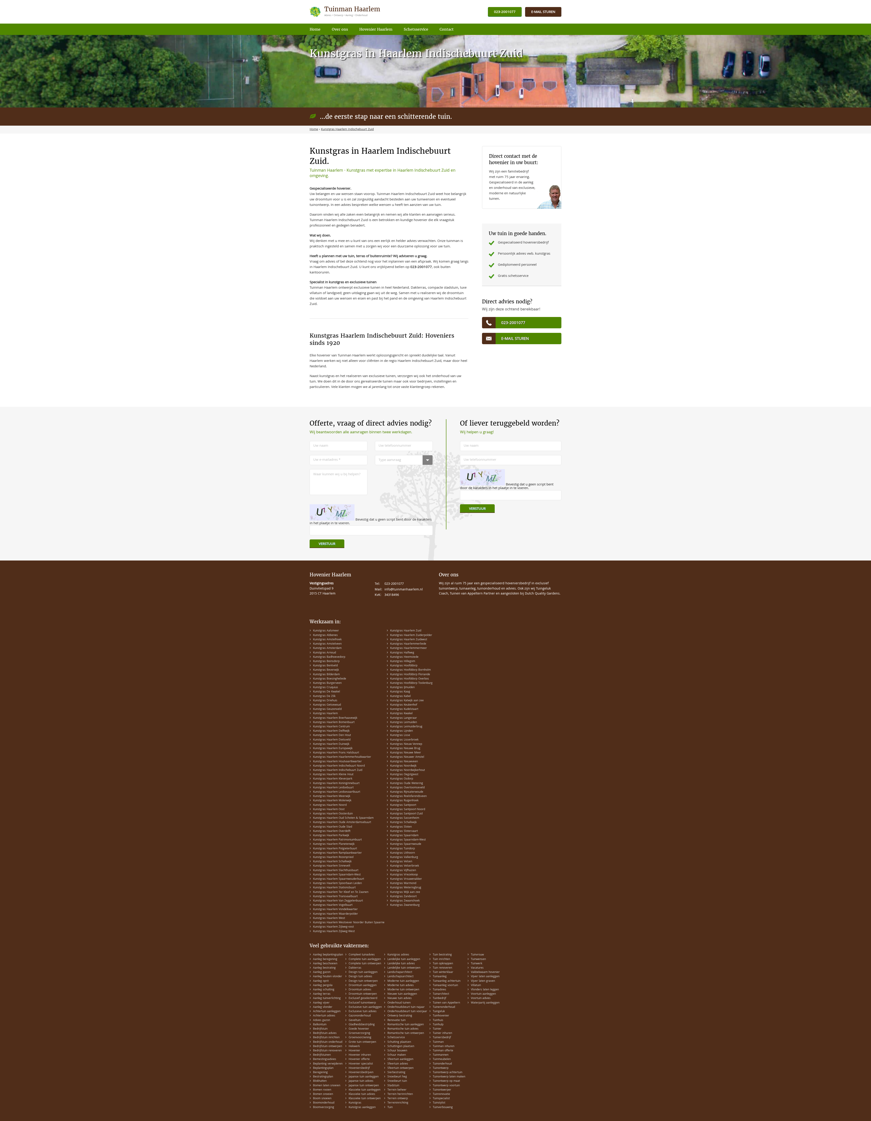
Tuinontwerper (442, 1090)
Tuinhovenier (441, 1016)
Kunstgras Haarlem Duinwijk (331, 744)
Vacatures (477, 968)
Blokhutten (320, 1081)
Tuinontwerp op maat (446, 1081)
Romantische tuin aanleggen (405, 1024)
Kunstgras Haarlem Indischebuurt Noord (339, 766)
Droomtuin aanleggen (363, 985)
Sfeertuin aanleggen (400, 1059)
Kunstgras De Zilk (324, 696)
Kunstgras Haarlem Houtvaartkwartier (337, 761)
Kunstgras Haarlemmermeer (408, 648)
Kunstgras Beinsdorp (326, 661)
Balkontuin (319, 1024)
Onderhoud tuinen (399, 1003)
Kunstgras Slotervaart (404, 831)
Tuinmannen (440, 1055)
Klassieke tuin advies (362, 1094)
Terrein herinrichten (400, 1094)
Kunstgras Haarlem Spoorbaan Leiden (337, 883)
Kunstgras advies (398, 955)
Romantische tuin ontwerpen (405, 1033)
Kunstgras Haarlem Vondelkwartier (335, 909)
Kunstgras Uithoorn (402, 853)
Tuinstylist (439, 1103)
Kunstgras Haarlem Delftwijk (331, 731)
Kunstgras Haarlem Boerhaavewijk (335, 718)
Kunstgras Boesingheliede (329, 679)
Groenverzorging (359, 1033)
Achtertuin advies (324, 1016)
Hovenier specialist (361, 1064)
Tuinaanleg (440, 976)
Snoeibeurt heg (397, 1077)
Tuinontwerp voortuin (446, 1085)
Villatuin (476, 985)
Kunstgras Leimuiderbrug (406, 726)
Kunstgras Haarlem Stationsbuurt (334, 887)
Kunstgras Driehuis (325, 700)
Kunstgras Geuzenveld (327, 709)
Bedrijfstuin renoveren (327, 1050)
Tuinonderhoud (442, 1064)
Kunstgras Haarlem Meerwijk (331, 796)
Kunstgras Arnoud (324, 653)
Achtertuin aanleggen (326, 1011)
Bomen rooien (322, 1090)
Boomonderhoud (323, 1103)
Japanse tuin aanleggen (364, 1077)
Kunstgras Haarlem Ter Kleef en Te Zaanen (340, 892)
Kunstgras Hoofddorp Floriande (410, 674)
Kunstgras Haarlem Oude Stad (332, 827)
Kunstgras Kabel (400, 696)
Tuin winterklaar (443, 972)
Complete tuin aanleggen (365, 959)
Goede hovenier (359, 1029)
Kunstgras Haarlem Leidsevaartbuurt (336, 792)
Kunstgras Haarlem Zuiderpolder (411, 635)
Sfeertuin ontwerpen (400, 1068)
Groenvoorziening (360, 1037)
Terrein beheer (396, 1090)
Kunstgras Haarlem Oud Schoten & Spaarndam (343, 818)
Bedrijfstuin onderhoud (327, 1042)
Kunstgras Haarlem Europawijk (332, 748)
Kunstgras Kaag (400, 692)
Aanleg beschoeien (325, 963)
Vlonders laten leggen (485, 989)
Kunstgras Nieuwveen (404, 761)
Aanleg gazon (321, 972)
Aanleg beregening (325, 959)
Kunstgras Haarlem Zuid (405, 631)
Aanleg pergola (323, 985)
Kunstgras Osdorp (401, 779)
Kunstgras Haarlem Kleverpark (332, 779)
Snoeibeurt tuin (397, 1081)
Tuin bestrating (442, 955)
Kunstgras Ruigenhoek (404, 800)
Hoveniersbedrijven (361, 1072)
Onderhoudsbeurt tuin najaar (406, 1007)
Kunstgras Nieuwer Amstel (407, 757)
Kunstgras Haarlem (325, 713)
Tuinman (438, 1042)
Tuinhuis (438, 1020)
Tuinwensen (478, 959)
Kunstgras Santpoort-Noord (407, 809)
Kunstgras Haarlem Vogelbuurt (332, 905)
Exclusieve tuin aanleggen (365, 1007)
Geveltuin (355, 1020)
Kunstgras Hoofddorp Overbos (409, 679)
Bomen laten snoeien (326, 1085)
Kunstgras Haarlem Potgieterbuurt (335, 848)
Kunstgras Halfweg (402, 653)
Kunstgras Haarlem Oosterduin (333, 814)
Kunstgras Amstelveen (327, 644)
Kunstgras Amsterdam (327, 648)
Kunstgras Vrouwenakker (406, 879)
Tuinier (437, 1029)
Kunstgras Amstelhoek (327, 639)
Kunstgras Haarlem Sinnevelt (331, 866)
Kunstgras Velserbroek (404, 866)
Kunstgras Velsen (401, 861)
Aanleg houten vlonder (327, 976)
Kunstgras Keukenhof (403, 705)
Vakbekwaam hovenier (485, 972)
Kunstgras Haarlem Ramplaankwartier (337, 853)
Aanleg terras (321, 994)
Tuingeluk (439, 1011)
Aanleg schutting (323, 989)
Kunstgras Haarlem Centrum (331, 726)
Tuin (390, 1107)
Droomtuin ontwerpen (363, 994)
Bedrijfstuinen (322, 1055)
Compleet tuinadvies (362, 955)
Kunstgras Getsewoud (327, 705)
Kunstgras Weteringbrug (405, 887)
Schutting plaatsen (399, 1042)
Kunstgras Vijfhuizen (403, 870)
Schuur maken (396, 1055)
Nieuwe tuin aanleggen (402, 994)
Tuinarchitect (441, 994)
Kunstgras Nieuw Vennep (406, 744)
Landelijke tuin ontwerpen (403, 968)
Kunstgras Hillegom (402, 661)
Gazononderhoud (360, 1016)
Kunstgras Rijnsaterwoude (406, 792)
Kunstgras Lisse (400, 735)
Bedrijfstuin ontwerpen (327, 1046)
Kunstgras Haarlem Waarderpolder (335, 914)
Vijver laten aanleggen (485, 976)
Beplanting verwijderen (328, 1064)
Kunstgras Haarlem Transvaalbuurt (335, 896)
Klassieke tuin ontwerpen (365, 1098)
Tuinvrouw (477, 955)
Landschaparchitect (399, 972)
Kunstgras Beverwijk (326, 670)
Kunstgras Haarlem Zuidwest (408, 639)
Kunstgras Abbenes (325, 635)
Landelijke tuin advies (401, 963)
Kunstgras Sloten (401, 827)
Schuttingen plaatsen (400, 1046)
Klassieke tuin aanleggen (364, 1090)
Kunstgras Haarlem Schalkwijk (332, 861)
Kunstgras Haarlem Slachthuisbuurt (335, 870)
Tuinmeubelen (442, 1059)
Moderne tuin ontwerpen (403, 989)
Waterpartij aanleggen (485, 1003)
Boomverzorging (323, 1107)
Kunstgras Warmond (403, 883)
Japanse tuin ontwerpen (364, 1085)
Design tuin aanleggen (363, 972)
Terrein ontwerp (397, 1098)
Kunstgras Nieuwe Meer (405, 753)
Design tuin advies (360, 976)
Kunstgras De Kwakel (326, 692)
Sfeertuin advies (397, 1064)
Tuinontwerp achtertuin (447, 1072)
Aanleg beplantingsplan (328, 955)
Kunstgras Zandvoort (403, 896)
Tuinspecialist (441, 1098)
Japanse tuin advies (361, 1081)
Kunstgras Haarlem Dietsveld (331, 740)
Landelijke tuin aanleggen (403, 959)
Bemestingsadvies (324, 1059)
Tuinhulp (438, 1024)
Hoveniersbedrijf (359, 1068)
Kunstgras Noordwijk (403, 766)
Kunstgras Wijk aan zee (405, 892)
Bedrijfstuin (320, 1029)
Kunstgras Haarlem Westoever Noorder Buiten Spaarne (348, 922)
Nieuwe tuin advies (399, 998)
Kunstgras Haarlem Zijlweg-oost (333, 927)
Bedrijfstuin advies (325, 1033)
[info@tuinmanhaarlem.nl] (543, 12)
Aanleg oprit (321, 981)
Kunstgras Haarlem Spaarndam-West (337, 874)
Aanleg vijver (321, 1003)
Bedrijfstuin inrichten (326, 1037)
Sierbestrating (396, 1072)
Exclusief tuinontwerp (362, 1003)
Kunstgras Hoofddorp (403, 665)
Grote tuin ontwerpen (362, 1042)
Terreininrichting (397, 1103)
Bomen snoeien (323, 1094)
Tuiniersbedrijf (442, 1037)
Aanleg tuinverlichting (327, 998)
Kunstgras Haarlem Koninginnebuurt (336, 783)
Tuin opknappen (443, 963)
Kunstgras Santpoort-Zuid (406, 814)
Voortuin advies (481, 998)
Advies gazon (321, 1020)
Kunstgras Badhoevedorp (329, 657)
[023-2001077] (505, 12)
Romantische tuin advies (402, 1029)
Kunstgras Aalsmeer (326, 631)
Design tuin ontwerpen (363, 981)
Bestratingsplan (323, 1077)
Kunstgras (355, 1103)
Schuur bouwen (397, 1050)
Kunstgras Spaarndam (404, 835)
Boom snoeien (322, 1098)
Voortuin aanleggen (483, 994)
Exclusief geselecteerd (363, 998)
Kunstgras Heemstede (404, 657)
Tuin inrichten (441, 959)
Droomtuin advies (360, 989)
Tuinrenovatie (441, 1094)
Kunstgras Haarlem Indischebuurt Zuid (337, 770)
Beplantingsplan (323, 1068)
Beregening (320, 1072)
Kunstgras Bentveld (325, 665)
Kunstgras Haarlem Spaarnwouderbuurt (338, 879)
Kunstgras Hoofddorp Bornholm (410, 670)
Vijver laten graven (483, 981)
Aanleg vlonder (322, 1007)
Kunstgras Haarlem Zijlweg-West (334, 931)
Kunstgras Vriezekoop (404, 874)
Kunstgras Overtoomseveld (407, 787)
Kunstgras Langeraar (403, 718)
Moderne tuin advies (400, 985)
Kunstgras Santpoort (403, 805)
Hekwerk (354, 1046)
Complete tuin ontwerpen (365, 963)
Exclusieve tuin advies (363, 1011)
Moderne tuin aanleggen (403, 981)
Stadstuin (393, 1085)
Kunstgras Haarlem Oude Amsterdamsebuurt (342, 822)
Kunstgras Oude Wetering (406, 783)
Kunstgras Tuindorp (402, 848)
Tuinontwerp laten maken (449, 1077)
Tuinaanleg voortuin (445, 985)
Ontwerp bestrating (399, 1016)
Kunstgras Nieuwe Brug (405, 748)
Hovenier (354, 1050)
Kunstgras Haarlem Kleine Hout (333, 774)
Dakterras (355, 968)
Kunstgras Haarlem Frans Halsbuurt (336, 753)
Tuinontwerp (440, 1068)
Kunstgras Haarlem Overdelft (331, 831)
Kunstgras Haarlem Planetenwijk (334, 844)
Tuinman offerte (443, 1050)
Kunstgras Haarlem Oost (329, 809)
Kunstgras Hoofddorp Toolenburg (411, 683)
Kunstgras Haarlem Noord (330, 805)
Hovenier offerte (359, 1059)
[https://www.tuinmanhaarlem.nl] (345, 11)
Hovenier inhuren (360, 1055)
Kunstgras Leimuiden (403, 722)
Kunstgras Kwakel (401, 713)
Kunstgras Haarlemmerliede (408, 644)
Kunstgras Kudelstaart (404, 709)
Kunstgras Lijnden (401, 731)
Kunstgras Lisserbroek (404, 740)
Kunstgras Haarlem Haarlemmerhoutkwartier (342, 757)
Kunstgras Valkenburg (404, 857)
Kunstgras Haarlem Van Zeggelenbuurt (338, 901)
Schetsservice (396, 1037)
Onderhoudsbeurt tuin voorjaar (407, 1011)
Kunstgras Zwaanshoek (405, 901)
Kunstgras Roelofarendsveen (408, 796)
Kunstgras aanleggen (362, 1107)
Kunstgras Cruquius (325, 687)
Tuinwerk (476, 963)
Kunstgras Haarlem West (329, 918)
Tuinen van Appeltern (446, 1003)
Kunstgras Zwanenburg (405, 905)
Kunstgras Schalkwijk (403, 822)
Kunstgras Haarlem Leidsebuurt (333, 787)
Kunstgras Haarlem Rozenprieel (333, 857)
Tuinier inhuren (442, 1033)
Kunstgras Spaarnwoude (405, 844)
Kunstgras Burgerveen (327, 683)
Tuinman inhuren (443, 1046)
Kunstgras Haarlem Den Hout (332, 735)
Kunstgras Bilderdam (326, 674)
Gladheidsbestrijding (362, 1024)
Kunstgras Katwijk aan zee (407, 700)
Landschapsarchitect (400, 976)
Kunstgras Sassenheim (404, 818)
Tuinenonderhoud (444, 1007)
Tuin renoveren (442, 968)
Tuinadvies (439, 989)
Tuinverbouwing (443, 1107)
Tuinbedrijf (439, 998)
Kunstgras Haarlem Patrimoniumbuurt (337, 840)
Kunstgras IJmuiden (402, 687)
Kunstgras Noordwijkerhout (407, 770)
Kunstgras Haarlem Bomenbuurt (334, 722)
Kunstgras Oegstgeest (404, 774)
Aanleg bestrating (324, 968)
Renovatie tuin (396, 1020)
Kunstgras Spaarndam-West (408, 840)
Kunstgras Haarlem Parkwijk (331, 835)
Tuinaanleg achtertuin (446, 981)
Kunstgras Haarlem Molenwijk (332, 800)
